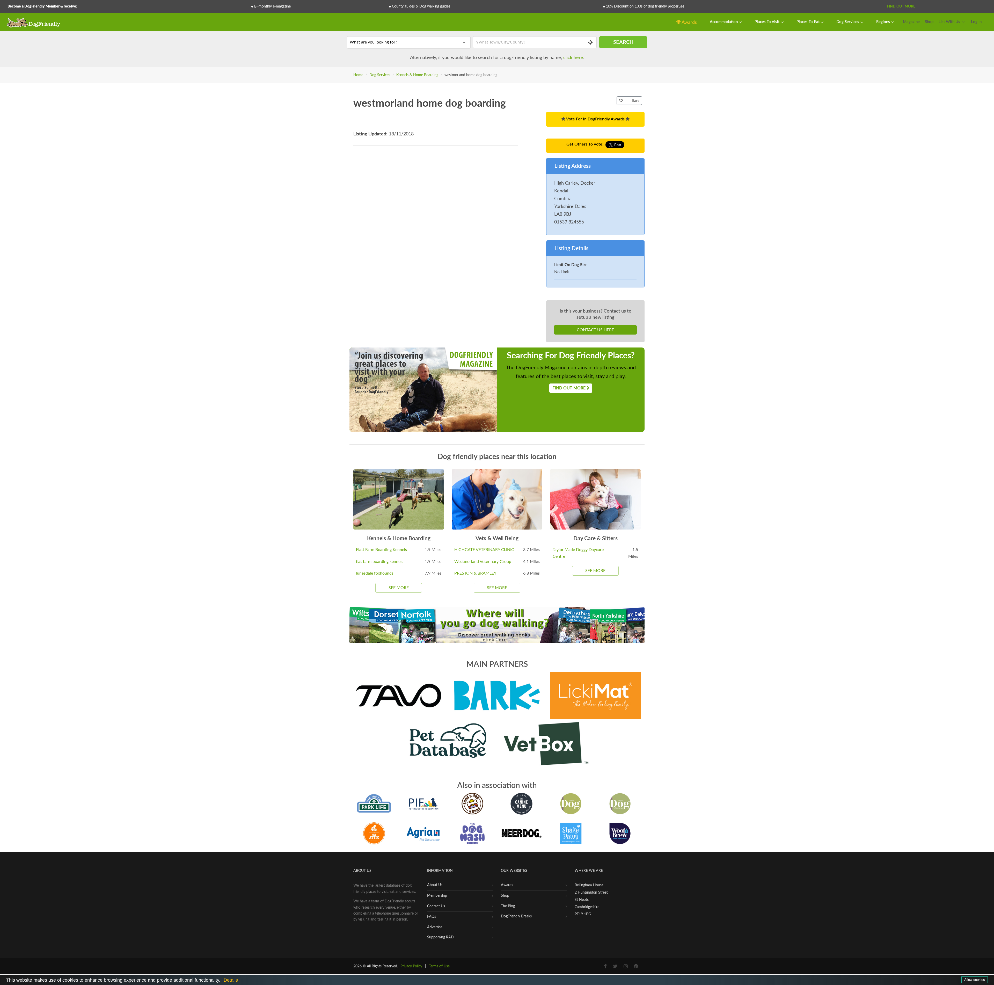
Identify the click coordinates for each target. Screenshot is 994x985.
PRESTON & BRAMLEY (475, 573)
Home (358, 75)
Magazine (911, 22)
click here (573, 57)
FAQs (431, 916)
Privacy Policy (411, 966)
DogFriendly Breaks (516, 916)
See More (399, 588)
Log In (976, 22)
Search (623, 42)
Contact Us (436, 906)
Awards (689, 22)
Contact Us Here (595, 330)
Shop (929, 22)
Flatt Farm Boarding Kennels (381, 550)
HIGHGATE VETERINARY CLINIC (484, 550)
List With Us (949, 22)
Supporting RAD (440, 937)
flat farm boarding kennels (379, 562)
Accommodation (724, 22)
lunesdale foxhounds (374, 573)
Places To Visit (767, 22)
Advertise (434, 927)
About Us (434, 885)
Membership (437, 895)
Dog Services (848, 22)
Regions (883, 22)
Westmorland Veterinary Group (482, 562)
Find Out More (901, 6)
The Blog (508, 906)
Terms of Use (439, 966)
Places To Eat (808, 22)
